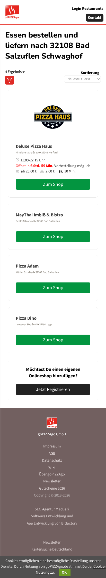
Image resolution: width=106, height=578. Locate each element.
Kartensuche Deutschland (51, 549)
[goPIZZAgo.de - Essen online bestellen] (10, 10)
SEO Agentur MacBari (52, 509)
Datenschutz (52, 460)
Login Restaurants (87, 8)
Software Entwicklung (48, 516)
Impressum (52, 446)
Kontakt (94, 17)
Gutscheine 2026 (52, 488)
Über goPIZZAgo (52, 474)
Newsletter (51, 481)
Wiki (51, 467)
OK (64, 572)
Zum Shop (53, 184)
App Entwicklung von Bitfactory (52, 523)
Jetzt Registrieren (53, 389)
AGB (52, 453)
